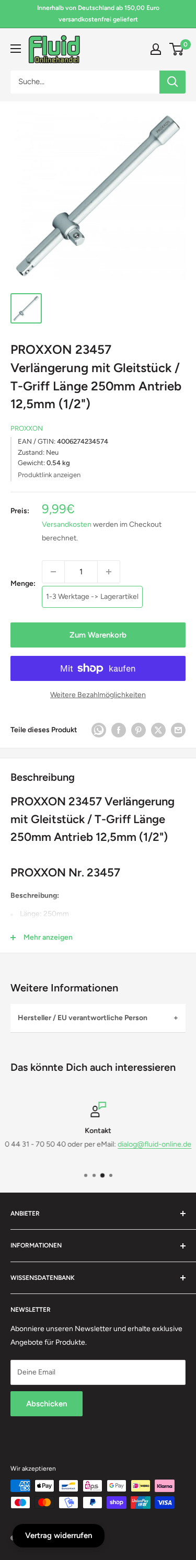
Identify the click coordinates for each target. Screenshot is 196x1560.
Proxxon (26, 428)
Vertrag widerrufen (58, 1535)
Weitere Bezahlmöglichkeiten (98, 694)
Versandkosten (66, 524)
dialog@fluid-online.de (154, 1144)
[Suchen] (172, 82)
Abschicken (46, 1403)
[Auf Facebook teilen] (118, 730)
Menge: (23, 583)
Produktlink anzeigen (49, 475)
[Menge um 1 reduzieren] (53, 572)
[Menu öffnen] (15, 48)
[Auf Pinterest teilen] (138, 730)
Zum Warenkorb (98, 635)
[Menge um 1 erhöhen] (109, 572)
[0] (176, 49)
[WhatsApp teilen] (98, 730)
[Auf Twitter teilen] (158, 730)
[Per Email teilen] (178, 730)
